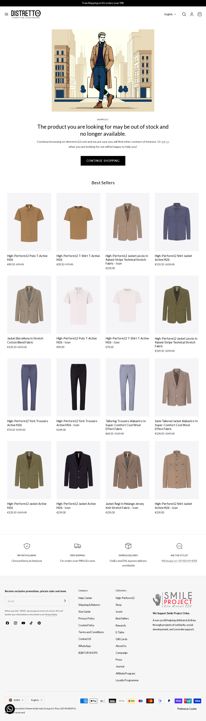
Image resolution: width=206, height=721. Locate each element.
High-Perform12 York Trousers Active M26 (27, 423)
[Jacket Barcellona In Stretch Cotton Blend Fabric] (29, 305)
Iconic (119, 611)
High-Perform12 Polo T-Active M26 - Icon (77, 340)
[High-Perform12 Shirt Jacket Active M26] (177, 222)
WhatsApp (84, 646)
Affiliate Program (125, 673)
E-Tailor (120, 632)
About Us (121, 646)
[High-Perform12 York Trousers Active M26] (29, 387)
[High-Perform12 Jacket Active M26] (29, 470)
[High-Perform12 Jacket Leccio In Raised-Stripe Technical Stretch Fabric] (177, 305)
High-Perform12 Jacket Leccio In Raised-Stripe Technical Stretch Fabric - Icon (127, 259)
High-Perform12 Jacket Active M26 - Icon (76, 505)
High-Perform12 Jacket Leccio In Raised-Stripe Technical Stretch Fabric (176, 342)
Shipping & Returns (89, 604)
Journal (120, 666)
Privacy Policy (51, 614)
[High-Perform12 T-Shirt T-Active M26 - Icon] (127, 305)
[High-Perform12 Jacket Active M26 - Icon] (78, 470)
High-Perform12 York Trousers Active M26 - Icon (77, 423)
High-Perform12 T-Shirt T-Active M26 (78, 257)
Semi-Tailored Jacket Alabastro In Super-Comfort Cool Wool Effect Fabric (176, 425)
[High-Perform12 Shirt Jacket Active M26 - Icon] (177, 470)
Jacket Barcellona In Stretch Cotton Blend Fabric (25, 340)
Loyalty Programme (127, 680)
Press (119, 659)
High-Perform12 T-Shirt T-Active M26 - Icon (127, 340)
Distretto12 (19, 708)
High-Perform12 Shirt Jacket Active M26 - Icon (173, 505)
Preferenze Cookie (187, 708)
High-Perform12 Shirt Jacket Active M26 (173, 257)
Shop (119, 604)
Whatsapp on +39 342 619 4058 (179, 560)
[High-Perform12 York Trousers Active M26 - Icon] (78, 387)
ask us (165, 141)
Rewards (121, 625)
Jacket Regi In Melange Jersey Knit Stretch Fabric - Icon (125, 505)
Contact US (84, 639)
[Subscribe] (64, 600)
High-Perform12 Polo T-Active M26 (27, 257)
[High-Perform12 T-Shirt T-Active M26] (78, 222)
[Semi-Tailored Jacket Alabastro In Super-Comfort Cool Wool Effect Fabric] (177, 387)
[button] (6, 14)
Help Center (85, 598)
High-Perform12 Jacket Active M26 (26, 505)
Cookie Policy (86, 625)
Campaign (122, 652)
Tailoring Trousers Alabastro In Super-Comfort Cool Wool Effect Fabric (126, 425)
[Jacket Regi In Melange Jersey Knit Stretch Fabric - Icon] (127, 470)
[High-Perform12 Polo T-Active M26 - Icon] (78, 305)
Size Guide (84, 611)
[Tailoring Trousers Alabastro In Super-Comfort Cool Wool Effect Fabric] (127, 387)
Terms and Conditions (91, 632)
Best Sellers (122, 618)
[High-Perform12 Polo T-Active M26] (29, 222)
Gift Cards (121, 639)
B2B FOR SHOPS (88, 652)
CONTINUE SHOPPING (103, 160)
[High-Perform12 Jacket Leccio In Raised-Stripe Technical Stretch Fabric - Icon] (127, 222)
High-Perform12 (125, 598)
